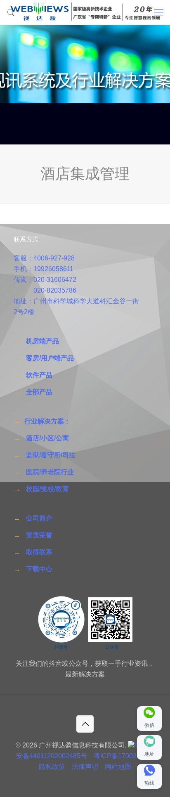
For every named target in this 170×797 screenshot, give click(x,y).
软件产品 (39, 374)
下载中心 (39, 568)
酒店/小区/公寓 (47, 438)
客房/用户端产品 (50, 358)
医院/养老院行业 (50, 471)
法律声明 (85, 766)
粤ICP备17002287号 (124, 755)
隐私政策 (52, 766)
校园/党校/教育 (47, 488)
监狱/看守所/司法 (51, 455)
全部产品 (39, 391)
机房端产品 (42, 341)
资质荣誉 (39, 535)
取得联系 (39, 552)
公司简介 (39, 518)
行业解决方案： (47, 421)
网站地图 (118, 766)
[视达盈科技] (85, 12)
